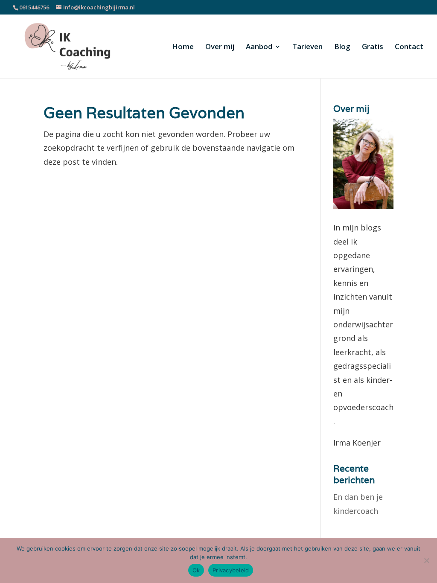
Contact (409, 47)
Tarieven (307, 47)
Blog (342, 47)
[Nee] (426, 560)
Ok (196, 570)
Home (183, 47)
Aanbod (259, 47)
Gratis (372, 47)
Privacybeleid (231, 570)
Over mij (219, 47)
